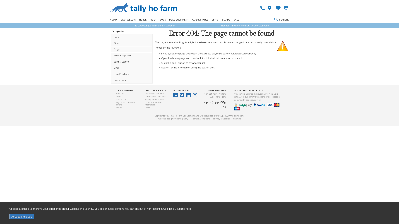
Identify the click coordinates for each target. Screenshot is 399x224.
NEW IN (114, 20)
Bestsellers (120, 80)
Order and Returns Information (153, 103)
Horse (117, 37)
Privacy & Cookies (221, 119)
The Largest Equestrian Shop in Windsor (154, 25)
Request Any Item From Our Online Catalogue (245, 25)
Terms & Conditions (201, 119)
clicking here (184, 208)
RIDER (153, 20)
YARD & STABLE (200, 20)
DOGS (163, 20)
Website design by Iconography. (173, 119)
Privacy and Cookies (154, 99)
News (119, 108)
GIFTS (215, 20)
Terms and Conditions (155, 96)
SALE (236, 20)
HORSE (143, 20)
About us (120, 93)
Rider (117, 43)
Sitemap (237, 119)
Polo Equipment (123, 55)
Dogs (117, 49)
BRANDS (225, 20)
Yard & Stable (121, 61)
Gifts (116, 67)
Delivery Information (154, 93)
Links (118, 96)
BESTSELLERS (128, 20)
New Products (121, 74)
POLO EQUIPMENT (179, 20)
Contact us (121, 99)
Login (147, 108)
